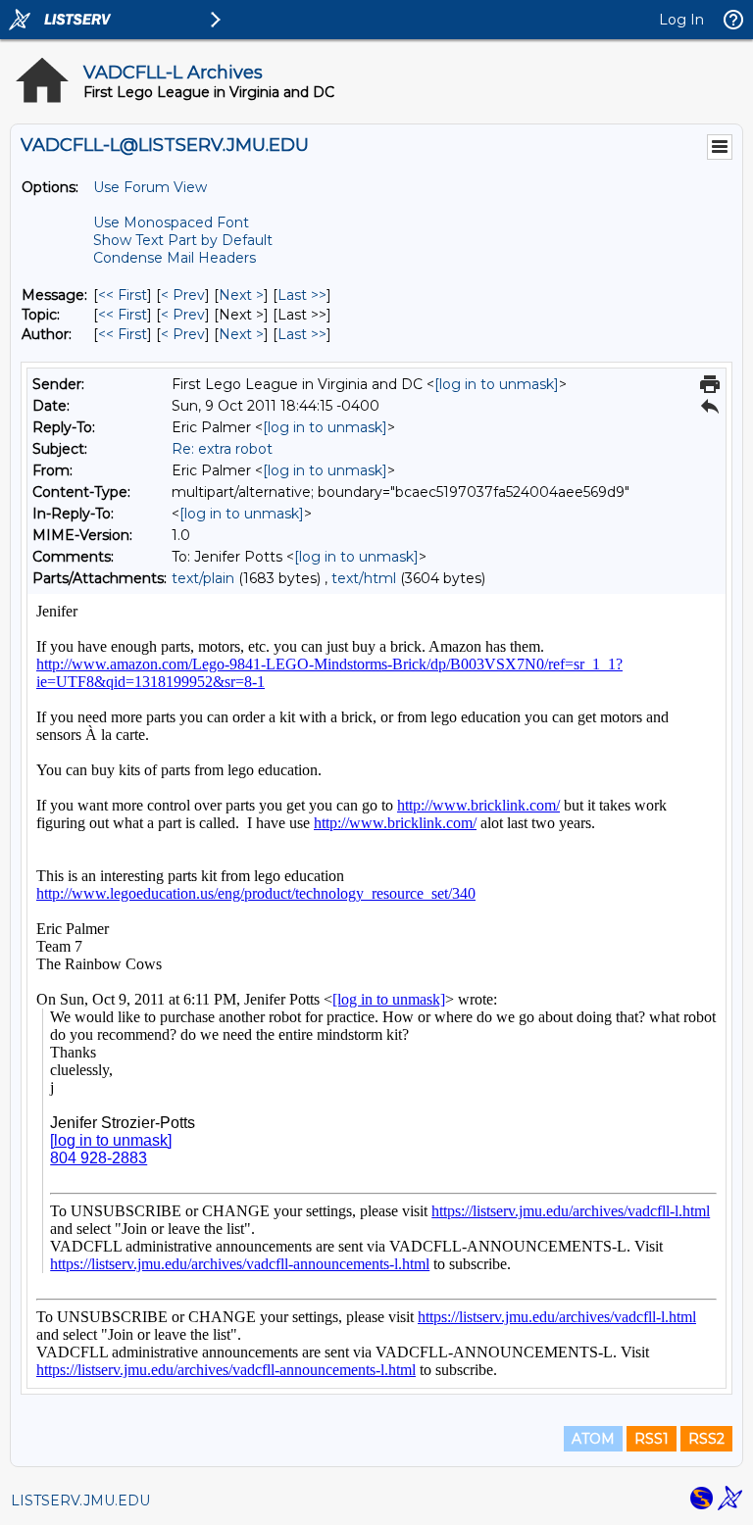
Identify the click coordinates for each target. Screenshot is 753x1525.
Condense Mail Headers (174, 258)
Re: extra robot (222, 449)
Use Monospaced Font (171, 222)
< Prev (183, 295)
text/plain (203, 578)
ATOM (593, 1439)
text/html (363, 578)
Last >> (301, 295)
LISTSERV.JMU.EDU (80, 1500)
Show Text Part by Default (183, 240)
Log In (681, 19)
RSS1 (651, 1439)
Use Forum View (150, 187)
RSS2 (706, 1439)
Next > (241, 295)
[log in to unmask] (496, 384)
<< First (122, 295)
